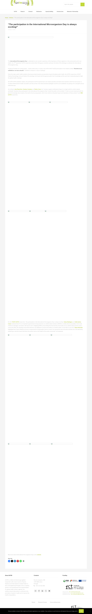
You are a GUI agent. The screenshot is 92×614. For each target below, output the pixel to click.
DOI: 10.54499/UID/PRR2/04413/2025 (77, 594)
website (39, 554)
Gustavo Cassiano (27, 89)
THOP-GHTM (15, 322)
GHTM (22, 3)
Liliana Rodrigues (68, 322)
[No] (90, 611)
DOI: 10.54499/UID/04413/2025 (74, 591)
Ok (81, 611)
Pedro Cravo (37, 89)
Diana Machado (79, 327)
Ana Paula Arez (18, 89)
